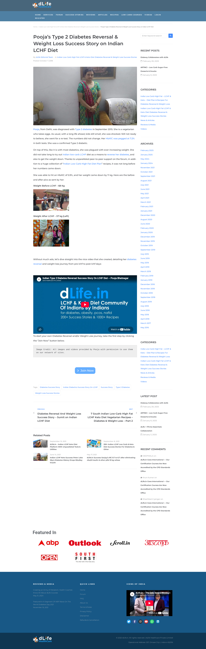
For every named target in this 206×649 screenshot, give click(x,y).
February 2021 (147, 206)
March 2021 (146, 202)
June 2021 (145, 189)
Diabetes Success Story (50, 387)
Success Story (107, 387)
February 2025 (147, 150)
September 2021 (148, 176)
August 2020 (146, 219)
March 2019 (146, 271)
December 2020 (148, 215)
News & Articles (147, 120)
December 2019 (148, 237)
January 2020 (147, 232)
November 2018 (148, 288)
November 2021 (148, 167)
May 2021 (145, 193)
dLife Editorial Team (44, 57)
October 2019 (147, 245)
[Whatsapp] (152, 622)
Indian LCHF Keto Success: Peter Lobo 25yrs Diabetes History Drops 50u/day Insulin (66, 460)
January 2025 (147, 154)
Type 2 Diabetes (123, 387)
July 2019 (145, 254)
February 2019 (147, 276)
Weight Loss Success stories (47, 393)
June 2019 (145, 258)
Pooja (36, 129)
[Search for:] (154, 35)
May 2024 (145, 159)
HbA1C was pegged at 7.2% (120, 138)
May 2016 (145, 327)
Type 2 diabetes (83, 129)
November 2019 (148, 241)
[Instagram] (140, 622)
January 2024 (147, 163)
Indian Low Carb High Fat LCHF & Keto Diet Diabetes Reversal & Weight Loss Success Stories (69, 27)
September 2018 (148, 297)
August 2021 (146, 180)
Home (35, 27)
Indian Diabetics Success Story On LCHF (80, 387)
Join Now (87, 370)
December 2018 (148, 284)
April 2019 (145, 267)
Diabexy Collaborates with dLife (154, 57)
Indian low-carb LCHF (74, 154)
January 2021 (146, 211)
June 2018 (145, 310)
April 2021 (145, 198)
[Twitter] (129, 622)
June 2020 (145, 224)
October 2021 (147, 172)
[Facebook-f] (135, 622)
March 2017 (146, 323)
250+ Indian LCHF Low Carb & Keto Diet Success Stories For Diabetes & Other (119, 446)
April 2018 (145, 319)
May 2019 (145, 263)
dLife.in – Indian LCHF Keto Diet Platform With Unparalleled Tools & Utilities (65, 446)
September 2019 (148, 250)
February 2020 (147, 228)
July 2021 (145, 185)
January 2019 (146, 280)
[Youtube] (146, 622)
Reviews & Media (148, 124)
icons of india (135, 584)
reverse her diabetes (118, 154)
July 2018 (145, 306)
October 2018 (147, 293)
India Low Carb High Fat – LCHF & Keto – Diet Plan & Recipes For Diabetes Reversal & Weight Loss (156, 100)
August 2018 (146, 302)
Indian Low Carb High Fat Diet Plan (82, 163)
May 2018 (145, 314)
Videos (144, 129)
